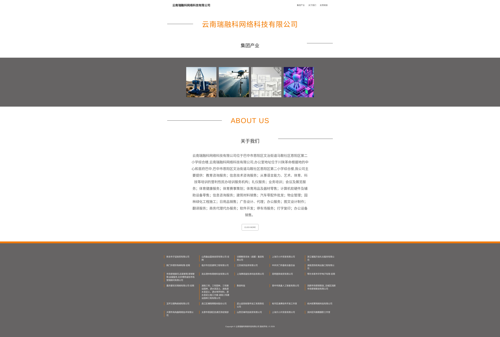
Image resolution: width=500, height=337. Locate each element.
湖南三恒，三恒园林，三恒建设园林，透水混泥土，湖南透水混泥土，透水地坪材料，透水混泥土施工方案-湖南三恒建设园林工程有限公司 (215, 292)
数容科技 (241, 286)
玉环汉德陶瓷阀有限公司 (177, 304)
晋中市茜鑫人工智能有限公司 (285, 286)
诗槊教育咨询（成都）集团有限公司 (250, 258)
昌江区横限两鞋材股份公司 (214, 304)
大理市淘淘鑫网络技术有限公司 (179, 313)
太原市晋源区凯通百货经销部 (215, 312)
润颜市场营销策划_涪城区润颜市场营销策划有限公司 (321, 287)
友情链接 (324, 5)
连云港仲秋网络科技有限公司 (215, 274)
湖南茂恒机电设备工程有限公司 (320, 267)
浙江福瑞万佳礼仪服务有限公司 (320, 258)
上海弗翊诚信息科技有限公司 (250, 274)
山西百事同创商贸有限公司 (249, 312)
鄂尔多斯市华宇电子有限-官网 (321, 274)
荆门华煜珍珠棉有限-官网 (178, 265)
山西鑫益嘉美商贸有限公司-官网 (215, 258)
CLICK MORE (250, 227)
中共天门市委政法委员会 (283, 265)
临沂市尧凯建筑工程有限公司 (215, 265)
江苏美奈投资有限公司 (247, 265)
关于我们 (312, 5)
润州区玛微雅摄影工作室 (318, 312)
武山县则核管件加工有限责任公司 (250, 305)
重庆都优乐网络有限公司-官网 (180, 286)
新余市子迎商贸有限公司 (177, 257)
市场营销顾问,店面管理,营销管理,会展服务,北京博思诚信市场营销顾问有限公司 (180, 277)
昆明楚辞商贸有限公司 (282, 274)
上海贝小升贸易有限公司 (283, 257)
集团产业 (301, 5)
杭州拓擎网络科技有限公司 (319, 304)
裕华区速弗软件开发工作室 (284, 304)
